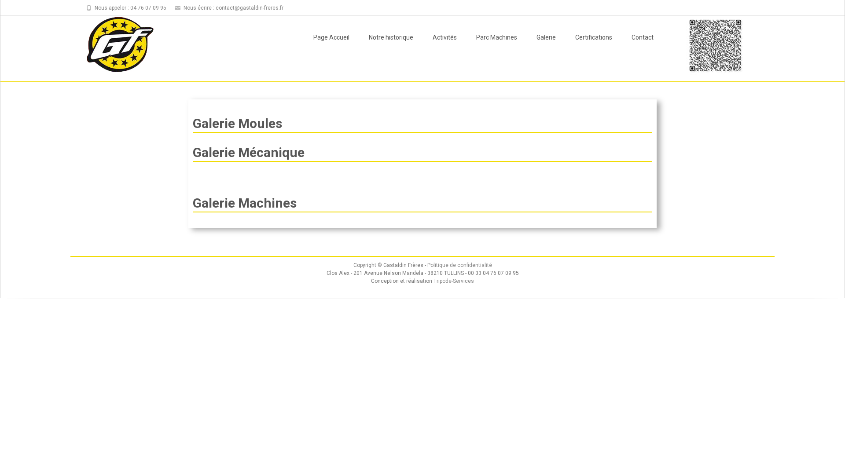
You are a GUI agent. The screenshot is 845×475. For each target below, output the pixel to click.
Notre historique (391, 37)
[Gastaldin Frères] (113, 45)
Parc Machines (496, 37)
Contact (643, 37)
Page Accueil (331, 37)
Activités (445, 37)
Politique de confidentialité (459, 265)
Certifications (593, 37)
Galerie (546, 37)
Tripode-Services (454, 281)
